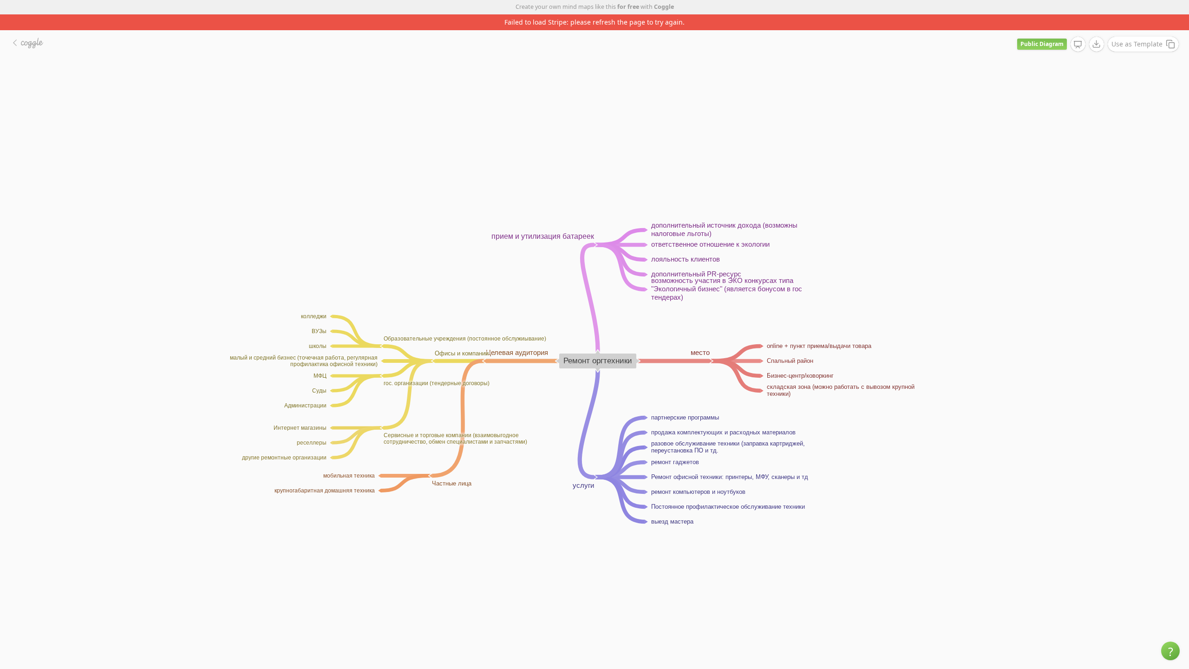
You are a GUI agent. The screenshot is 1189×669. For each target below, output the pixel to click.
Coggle (664, 7)
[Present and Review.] (1078, 44)
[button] (1170, 651)
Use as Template (1137, 43)
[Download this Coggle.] (1096, 44)
